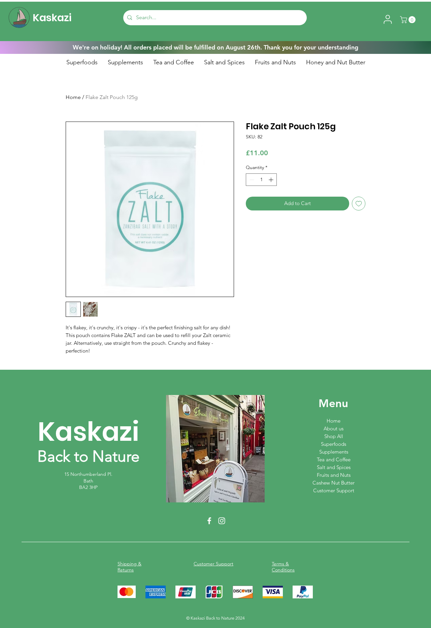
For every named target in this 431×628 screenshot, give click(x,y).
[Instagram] (221, 520)
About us (333, 428)
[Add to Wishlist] (359, 203)
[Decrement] (251, 180)
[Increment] (271, 180)
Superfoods (333, 444)
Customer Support (333, 490)
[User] (387, 19)
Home (73, 97)
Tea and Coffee (334, 459)
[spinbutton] (261, 180)
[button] (408, 19)
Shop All (333, 436)
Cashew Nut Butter (333, 483)
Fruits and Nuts (334, 475)
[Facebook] (209, 520)
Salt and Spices (334, 467)
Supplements (333, 452)
